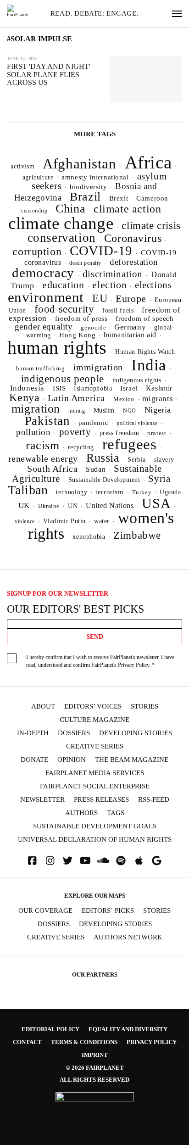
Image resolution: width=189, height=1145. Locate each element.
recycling (81, 447)
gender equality (44, 326)
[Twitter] (68, 861)
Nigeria (158, 409)
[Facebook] (32, 861)
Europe (131, 298)
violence (25, 521)
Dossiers (74, 733)
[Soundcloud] (103, 861)
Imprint (95, 1055)
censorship (34, 210)
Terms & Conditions (84, 1042)
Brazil (85, 196)
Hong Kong (77, 335)
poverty (75, 431)
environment (46, 297)
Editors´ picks (108, 910)
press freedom (119, 433)
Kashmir (159, 388)
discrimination (113, 274)
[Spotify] (121, 861)
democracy (43, 272)
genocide (93, 327)
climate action (127, 208)
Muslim (104, 410)
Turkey (142, 492)
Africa (148, 162)
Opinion (71, 759)
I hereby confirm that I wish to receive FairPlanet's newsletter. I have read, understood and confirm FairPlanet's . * (100, 661)
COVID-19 (101, 250)
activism (22, 166)
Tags (115, 813)
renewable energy (43, 459)
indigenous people (62, 379)
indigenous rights (136, 380)
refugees (129, 444)
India (149, 365)
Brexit (118, 198)
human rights (57, 347)
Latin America (76, 398)
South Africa (52, 469)
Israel (129, 388)
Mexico (123, 399)
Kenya (24, 397)
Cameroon (152, 198)
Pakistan (47, 421)
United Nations (109, 505)
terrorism (109, 492)
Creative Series (94, 746)
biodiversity (88, 186)
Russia (103, 457)
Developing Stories (135, 733)
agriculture (38, 177)
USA (156, 503)
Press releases (101, 799)
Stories (144, 706)
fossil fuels (117, 310)
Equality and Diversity (128, 1029)
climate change (60, 223)
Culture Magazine (94, 719)
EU (99, 298)
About (43, 706)
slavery (164, 459)
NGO (129, 411)
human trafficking (40, 368)
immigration (98, 367)
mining (76, 411)
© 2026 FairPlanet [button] (95, 1067)
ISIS (59, 388)
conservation (62, 238)
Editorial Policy (50, 1029)
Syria (159, 479)
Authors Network (128, 937)
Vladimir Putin (64, 521)
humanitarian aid (130, 335)
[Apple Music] (139, 861)
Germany (130, 327)
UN (73, 505)
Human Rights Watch (145, 351)
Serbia (137, 459)
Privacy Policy (133, 665)
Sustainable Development (104, 479)
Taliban (28, 490)
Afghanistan (80, 164)
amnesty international (94, 177)
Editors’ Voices (93, 706)
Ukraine (49, 506)
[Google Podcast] (157, 861)
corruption (36, 251)
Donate (34, 759)
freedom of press (81, 318)
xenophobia (88, 536)
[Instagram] (50, 861)
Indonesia (27, 388)
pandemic (93, 422)
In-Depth (33, 733)
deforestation (134, 262)
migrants (157, 398)
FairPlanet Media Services (94, 773)
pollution (33, 432)
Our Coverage (45, 910)
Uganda (170, 492)
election (109, 284)
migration (35, 408)
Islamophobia (93, 388)
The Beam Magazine (131, 759)
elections (153, 284)
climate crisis (151, 225)
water (102, 521)
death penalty (85, 263)
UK (24, 505)
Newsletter (42, 799)
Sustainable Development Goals (94, 826)
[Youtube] (85, 861)
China (70, 208)
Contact (27, 1042)
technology (71, 492)
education (63, 284)
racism (43, 445)
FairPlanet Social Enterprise (95, 786)
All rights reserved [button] (94, 1079)
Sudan (96, 469)
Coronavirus (133, 238)
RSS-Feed (153, 799)
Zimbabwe (137, 535)
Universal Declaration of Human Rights (95, 839)
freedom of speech (144, 318)
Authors (81, 813)
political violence (137, 423)
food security (64, 309)
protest (156, 433)
